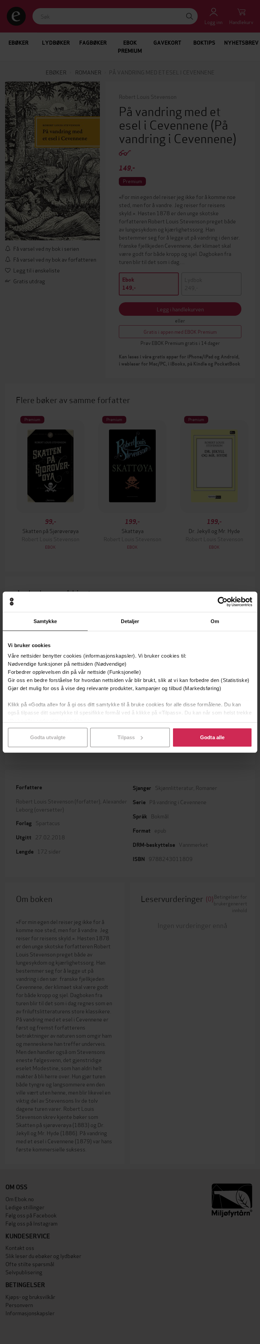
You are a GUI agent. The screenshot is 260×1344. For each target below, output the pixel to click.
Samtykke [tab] (45, 621)
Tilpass (126, 737)
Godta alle (212, 737)
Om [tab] (215, 621)
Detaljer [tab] (130, 621)
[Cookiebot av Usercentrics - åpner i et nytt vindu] (222, 602)
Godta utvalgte (47, 737)
